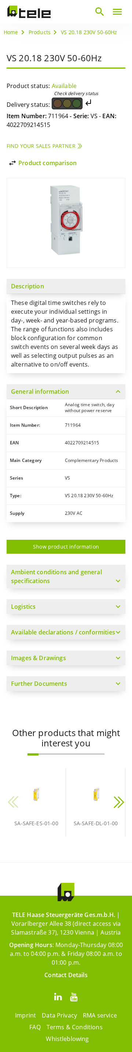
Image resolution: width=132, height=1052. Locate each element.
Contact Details (65, 975)
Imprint (25, 1015)
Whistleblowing (67, 1039)
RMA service (100, 1015)
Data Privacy (59, 1015)
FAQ (34, 1027)
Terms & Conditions (75, 1027)
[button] (32, 754)
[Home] (29, 12)
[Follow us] (58, 996)
